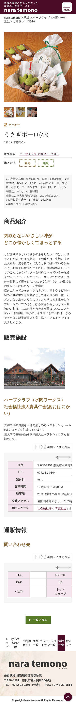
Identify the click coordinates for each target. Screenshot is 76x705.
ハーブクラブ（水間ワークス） (39, 154)
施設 (26, 17)
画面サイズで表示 (58, 447)
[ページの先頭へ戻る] (68, 697)
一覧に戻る (40, 620)
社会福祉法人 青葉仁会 (51, 508)
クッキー (14, 124)
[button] (67, 7)
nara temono (12, 17)
